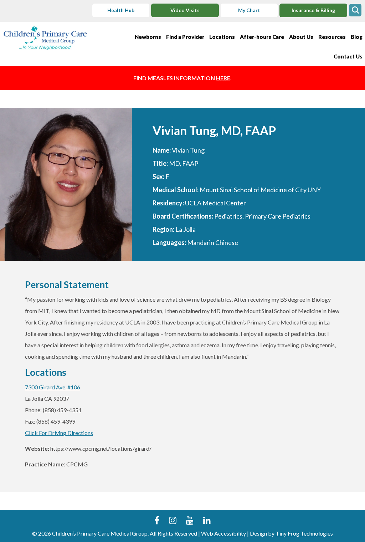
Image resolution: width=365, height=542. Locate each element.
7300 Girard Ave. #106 (52, 387)
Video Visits (185, 10)
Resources (332, 37)
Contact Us (348, 56)
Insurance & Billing (313, 10)
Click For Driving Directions (59, 432)
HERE (223, 78)
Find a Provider (185, 37)
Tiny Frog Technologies (304, 533)
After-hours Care (262, 37)
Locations (222, 37)
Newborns (148, 37)
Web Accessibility (223, 533)
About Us (301, 37)
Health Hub (120, 10)
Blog (357, 37)
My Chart (249, 10)
